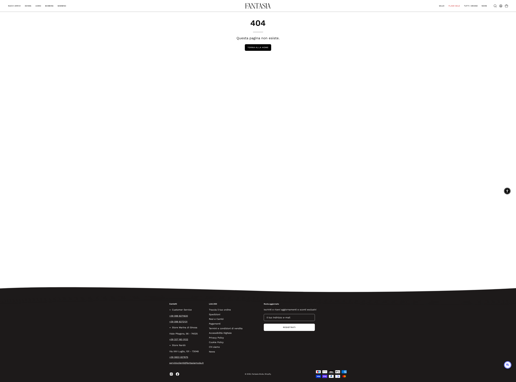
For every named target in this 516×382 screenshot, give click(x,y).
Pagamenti (215, 323)
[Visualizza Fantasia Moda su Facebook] (177, 374)
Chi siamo (214, 347)
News (212, 351)
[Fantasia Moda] (258, 6)
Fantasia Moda (258, 374)
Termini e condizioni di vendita (226, 328)
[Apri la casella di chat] (507, 365)
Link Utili (213, 304)
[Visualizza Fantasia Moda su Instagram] (171, 374)
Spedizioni (214, 314)
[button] (14, 6)
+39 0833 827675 (178, 357)
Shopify (268, 374)
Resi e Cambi (216, 319)
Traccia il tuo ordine (220, 309)
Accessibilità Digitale (220, 333)
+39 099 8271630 (178, 316)
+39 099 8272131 (178, 321)
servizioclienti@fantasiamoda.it (186, 363)
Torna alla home (258, 47)
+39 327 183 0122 (178, 339)
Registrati (289, 327)
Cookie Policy (216, 342)
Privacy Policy (216, 337)
